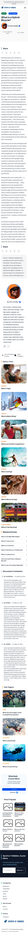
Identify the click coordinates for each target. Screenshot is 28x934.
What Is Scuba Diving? (10, 766)
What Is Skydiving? (9, 741)
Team (4, 709)
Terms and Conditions (13, 931)
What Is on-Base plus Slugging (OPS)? (19, 814)
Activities (6, 737)
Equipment (6, 886)
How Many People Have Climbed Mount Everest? (8, 814)
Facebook (6, 917)
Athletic (5, 899)
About (4, 906)
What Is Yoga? (6, 388)
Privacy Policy (4, 931)
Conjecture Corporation (17, 929)
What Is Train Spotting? (9, 527)
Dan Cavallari (14, 26)
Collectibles (6, 524)
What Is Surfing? (6, 472)
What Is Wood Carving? (9, 499)
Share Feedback (20, 355)
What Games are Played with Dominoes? (7, 845)
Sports (3, 386)
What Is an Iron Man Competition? (12, 444)
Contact (5, 909)
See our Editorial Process (9, 355)
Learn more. (14, 3)
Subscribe (14, 789)
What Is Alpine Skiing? (8, 416)
